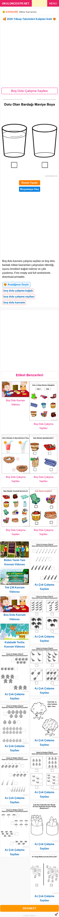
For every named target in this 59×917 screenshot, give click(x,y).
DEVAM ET (29, 908)
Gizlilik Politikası (29, 916)
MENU (53, 3)
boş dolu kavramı (14, 302)
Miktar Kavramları (28, 12)
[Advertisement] (29, 54)
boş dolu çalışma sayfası (18, 296)
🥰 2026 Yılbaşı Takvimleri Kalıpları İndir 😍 (29, 19)
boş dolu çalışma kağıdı (18, 290)
